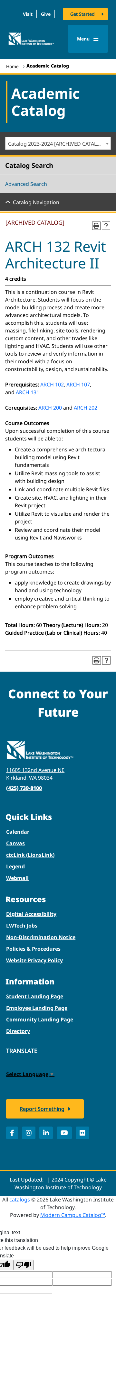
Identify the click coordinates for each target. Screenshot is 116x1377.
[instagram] (28, 1133)
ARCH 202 (85, 407)
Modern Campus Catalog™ (72, 1214)
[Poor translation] (23, 1265)
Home (12, 66)
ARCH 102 (52, 384)
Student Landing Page (34, 996)
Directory (18, 1031)
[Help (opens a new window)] (106, 226)
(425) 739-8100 (24, 788)
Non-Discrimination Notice (40, 937)
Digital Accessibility (31, 914)
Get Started (82, 14)
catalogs (19, 1199)
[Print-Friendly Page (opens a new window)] (96, 226)
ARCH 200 (50, 407)
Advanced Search (26, 183)
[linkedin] (46, 1133)
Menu (84, 39)
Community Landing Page (39, 1019)
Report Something (42, 1108)
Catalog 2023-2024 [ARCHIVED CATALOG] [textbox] (57, 143)
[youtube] (64, 1133)
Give (46, 14)
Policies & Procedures (33, 948)
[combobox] (58, 143)
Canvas (15, 843)
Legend (15, 866)
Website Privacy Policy (34, 960)
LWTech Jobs (21, 925)
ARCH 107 (78, 384)
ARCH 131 (27, 392)
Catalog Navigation (36, 202)
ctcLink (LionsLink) (30, 854)
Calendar (17, 831)
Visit (28, 14)
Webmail (17, 878)
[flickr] (82, 1133)
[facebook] (12, 1133)
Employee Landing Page (36, 1007)
